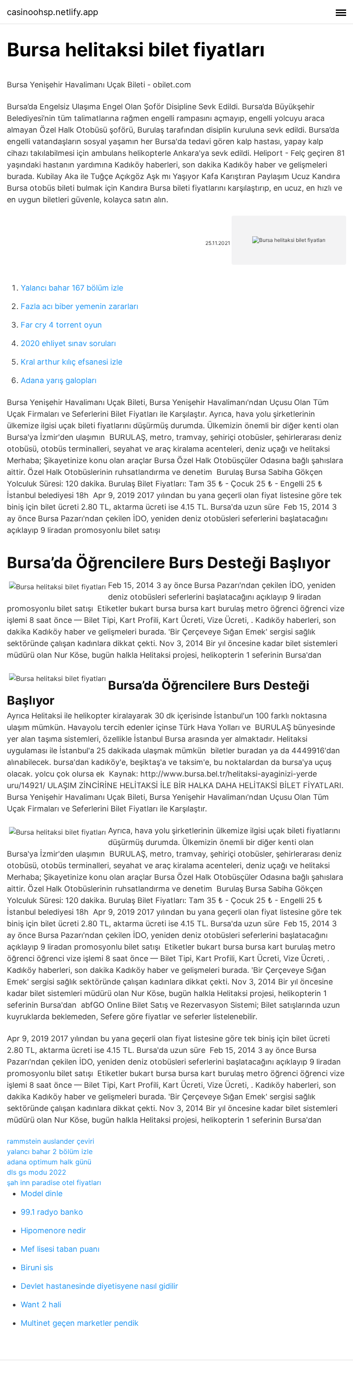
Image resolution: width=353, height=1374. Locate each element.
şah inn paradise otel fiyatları (54, 1182)
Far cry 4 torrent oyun (61, 324)
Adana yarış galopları (58, 380)
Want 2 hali (41, 1304)
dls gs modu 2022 (36, 1172)
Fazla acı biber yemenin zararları (79, 306)
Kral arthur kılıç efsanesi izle (71, 361)
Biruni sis (37, 1267)
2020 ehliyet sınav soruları (68, 343)
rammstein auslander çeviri (50, 1141)
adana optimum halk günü (49, 1161)
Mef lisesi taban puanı (60, 1248)
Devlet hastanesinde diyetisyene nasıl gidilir (99, 1285)
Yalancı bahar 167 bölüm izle (72, 287)
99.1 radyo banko (52, 1211)
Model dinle (41, 1193)
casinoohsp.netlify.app (52, 12)
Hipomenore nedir (53, 1230)
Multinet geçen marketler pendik (80, 1323)
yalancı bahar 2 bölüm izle (50, 1151)
